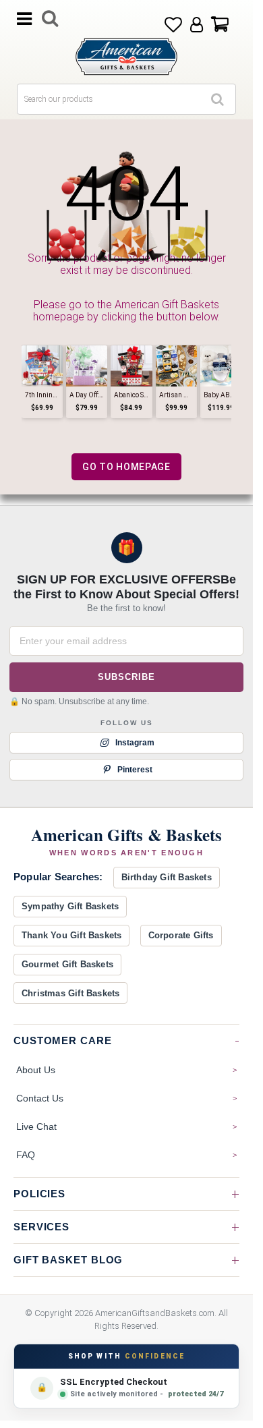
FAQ (25, 1154)
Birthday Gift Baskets (166, 877)
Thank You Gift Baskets (71, 935)
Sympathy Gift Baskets (70, 906)
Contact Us (39, 1098)
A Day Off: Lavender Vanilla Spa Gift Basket (86, 395)
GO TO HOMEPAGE (126, 466)
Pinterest (134, 769)
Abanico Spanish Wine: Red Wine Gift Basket (131, 395)
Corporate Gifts (181, 935)
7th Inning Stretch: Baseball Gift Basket (42, 395)
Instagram (134, 742)
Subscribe (126, 676)
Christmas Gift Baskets (70, 993)
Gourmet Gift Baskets (67, 964)
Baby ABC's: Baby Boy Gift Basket (221, 395)
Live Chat (36, 1126)
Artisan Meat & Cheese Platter (176, 395)
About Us (35, 1069)
